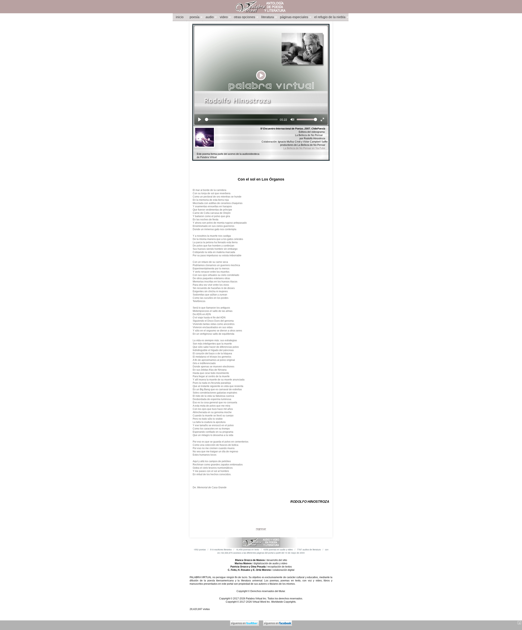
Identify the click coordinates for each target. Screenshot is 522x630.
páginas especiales (294, 17)
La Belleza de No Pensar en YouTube (305, 148)
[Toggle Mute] (292, 119)
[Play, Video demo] (199, 119)
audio (210, 17)
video (224, 17)
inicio (180, 17)
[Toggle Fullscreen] (322, 119)
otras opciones (244, 17)
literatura (267, 17)
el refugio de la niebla (329, 17)
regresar (261, 528)
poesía (194, 17)
